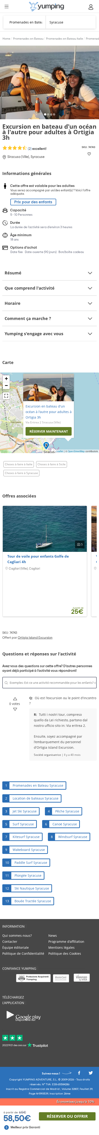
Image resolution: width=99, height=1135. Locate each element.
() (37, 149)
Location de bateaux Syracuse (35, 798)
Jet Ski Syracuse (25, 811)
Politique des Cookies (64, 953)
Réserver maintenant (48, 431)
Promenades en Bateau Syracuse (38, 785)
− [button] (6, 385)
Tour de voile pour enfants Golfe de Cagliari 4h (38, 559)
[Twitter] (90, 1074)
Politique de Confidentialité (23, 953)
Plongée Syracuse (28, 875)
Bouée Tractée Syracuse (33, 901)
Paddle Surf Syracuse (31, 862)
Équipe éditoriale (15, 947)
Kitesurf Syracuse (26, 837)
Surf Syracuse (23, 824)
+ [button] (6, 378)
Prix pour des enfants (33, 202)
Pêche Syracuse (67, 811)
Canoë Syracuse (64, 824)
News (52, 935)
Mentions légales (61, 947)
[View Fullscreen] (6, 395)
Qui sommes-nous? (17, 935)
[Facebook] (79, 1074)
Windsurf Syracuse (72, 837)
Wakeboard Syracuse (29, 849)
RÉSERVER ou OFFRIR (67, 1116)
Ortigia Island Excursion (35, 637)
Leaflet (59, 451)
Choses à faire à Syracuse (21, 473)
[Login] (91, 7)
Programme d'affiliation (66, 941)
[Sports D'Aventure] (46, 6)
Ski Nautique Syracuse (32, 888)
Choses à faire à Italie (18, 464)
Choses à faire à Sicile (52, 464)
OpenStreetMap (76, 451)
